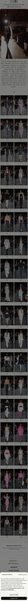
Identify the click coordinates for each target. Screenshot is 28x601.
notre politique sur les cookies (13, 588)
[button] (22, 574)
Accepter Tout (14, 598)
